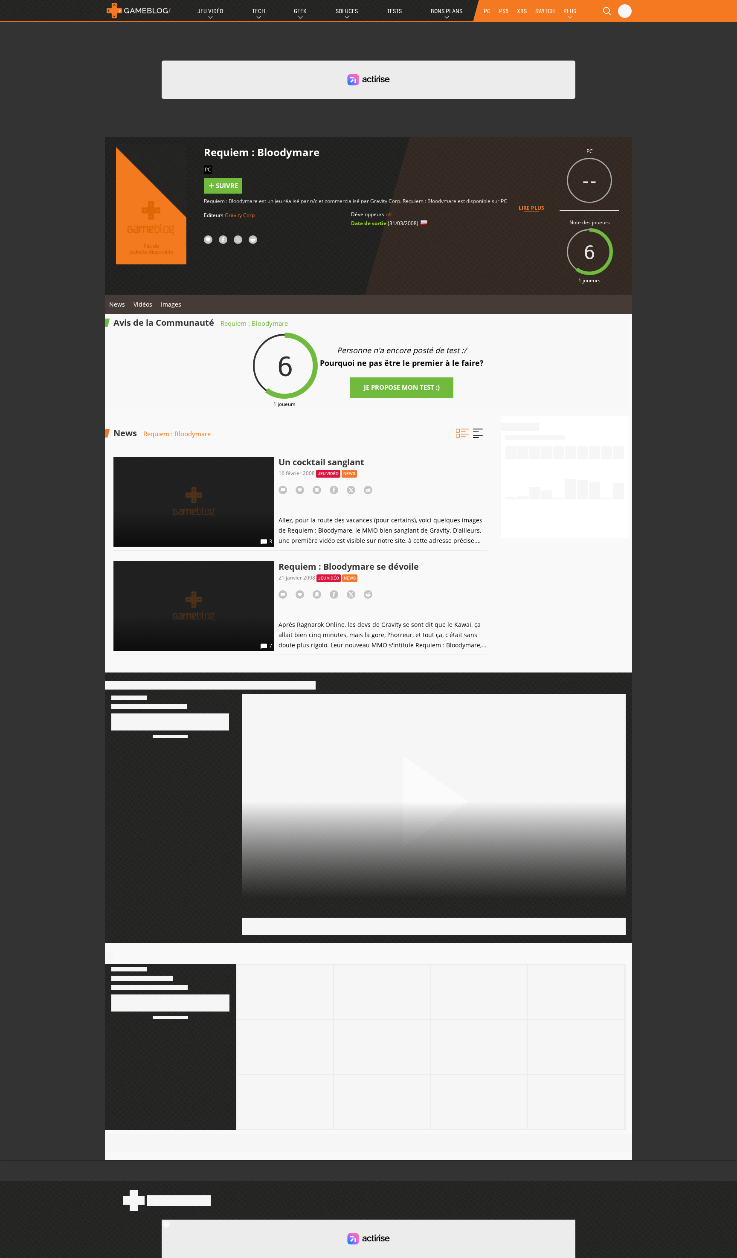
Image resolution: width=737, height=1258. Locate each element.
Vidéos (142, 304)
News (117, 304)
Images (171, 304)
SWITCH (545, 11)
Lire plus (531, 208)
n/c (389, 214)
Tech (258, 11)
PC (487, 11)
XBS (522, 11)
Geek (300, 11)
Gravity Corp (240, 215)
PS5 (503, 11)
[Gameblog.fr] (139, 10)
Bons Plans (446, 11)
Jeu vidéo (328, 473)
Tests (394, 11)
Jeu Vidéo (210, 11)
